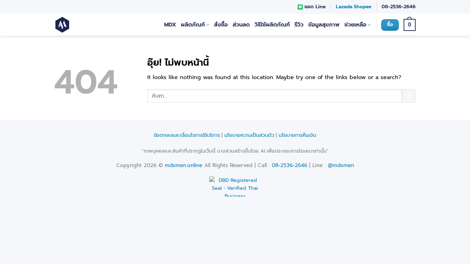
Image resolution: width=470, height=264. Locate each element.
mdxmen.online (183, 165)
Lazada (344, 6)
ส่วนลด (241, 25)
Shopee (362, 6)
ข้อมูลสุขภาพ (324, 25)
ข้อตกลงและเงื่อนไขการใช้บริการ (187, 135)
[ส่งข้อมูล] (409, 95)
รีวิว (299, 25)
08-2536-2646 (399, 6)
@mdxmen (341, 165)
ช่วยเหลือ (355, 25)
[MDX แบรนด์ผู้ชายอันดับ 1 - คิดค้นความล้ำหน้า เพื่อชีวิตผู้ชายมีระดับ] (82, 25)
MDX (170, 25)
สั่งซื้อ (221, 25)
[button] (410, 25)
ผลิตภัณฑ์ (193, 25)
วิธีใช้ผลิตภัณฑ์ (272, 25)
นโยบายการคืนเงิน (297, 135)
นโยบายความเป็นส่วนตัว (249, 135)
